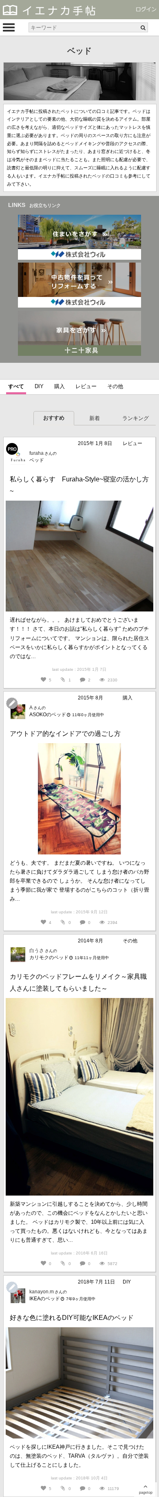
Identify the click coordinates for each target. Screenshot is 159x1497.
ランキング (135, 418)
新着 (94, 418)
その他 (115, 386)
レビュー (86, 386)
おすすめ (53, 418)
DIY (39, 386)
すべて (16, 386)
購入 (59, 386)
